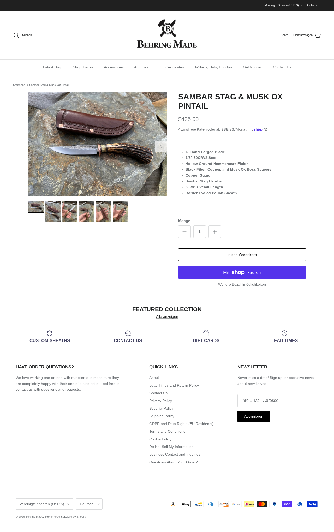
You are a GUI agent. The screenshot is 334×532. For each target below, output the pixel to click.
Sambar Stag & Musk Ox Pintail (49, 84)
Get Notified (253, 67)
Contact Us (282, 67)
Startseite (19, 84)
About (154, 377)
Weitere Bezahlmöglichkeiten (242, 284)
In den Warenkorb (242, 255)
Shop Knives (83, 67)
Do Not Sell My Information (171, 447)
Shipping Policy (161, 416)
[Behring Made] (167, 35)
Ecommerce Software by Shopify (65, 516)
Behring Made (34, 516)
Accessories (114, 67)
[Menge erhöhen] (214, 231)
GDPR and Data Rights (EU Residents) (181, 424)
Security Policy (161, 408)
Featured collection (167, 309)
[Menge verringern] (184, 231)
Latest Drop (52, 67)
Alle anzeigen (167, 316)
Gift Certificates (171, 67)
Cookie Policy (160, 439)
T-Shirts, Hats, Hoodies (213, 67)
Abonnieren (253, 416)
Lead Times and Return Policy (174, 385)
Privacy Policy (160, 401)
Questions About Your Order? (173, 462)
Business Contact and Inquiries (174, 454)
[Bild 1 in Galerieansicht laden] (97, 144)
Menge (184, 221)
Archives (141, 67)
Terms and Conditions (167, 431)
